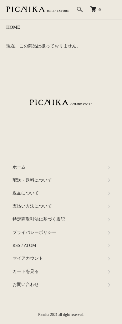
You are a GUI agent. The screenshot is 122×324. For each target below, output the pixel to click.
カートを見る (26, 271)
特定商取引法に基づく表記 (39, 219)
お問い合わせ (26, 284)
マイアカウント (28, 258)
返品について (26, 193)
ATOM (30, 245)
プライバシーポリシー (34, 232)
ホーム (19, 167)
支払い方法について (32, 206)
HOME (13, 27)
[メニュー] (112, 9)
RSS (16, 245)
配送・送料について (32, 180)
